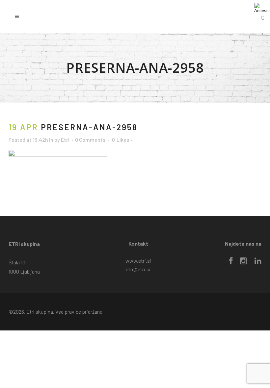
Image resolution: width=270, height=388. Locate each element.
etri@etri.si (138, 269)
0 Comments (90, 139)
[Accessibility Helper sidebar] (262, 8)
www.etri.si (138, 260)
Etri (65, 139)
